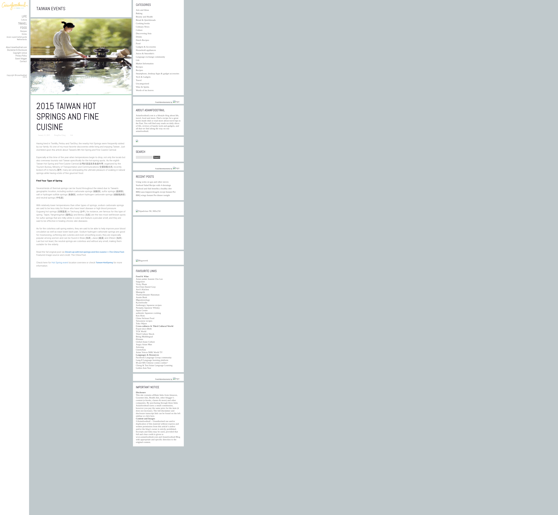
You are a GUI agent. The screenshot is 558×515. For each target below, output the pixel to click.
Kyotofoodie (141, 302)
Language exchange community (150, 57)
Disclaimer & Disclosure (17, 50)
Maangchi (140, 292)
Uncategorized (142, 83)
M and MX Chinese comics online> (152, 363)
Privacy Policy (21, 55)
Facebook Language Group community (154, 357)
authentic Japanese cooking (148, 313)
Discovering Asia (143, 33)
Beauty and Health (144, 17)
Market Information (145, 63)
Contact (23, 61)
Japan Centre (142, 310)
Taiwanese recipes (144, 321)
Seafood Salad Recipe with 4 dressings (153, 185)
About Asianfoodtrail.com (16, 47)
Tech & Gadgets (143, 77)
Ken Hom (140, 315)
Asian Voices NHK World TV (149, 352)
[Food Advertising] (137, 141)
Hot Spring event (60, 262)
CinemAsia (141, 350)
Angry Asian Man (144, 344)
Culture (24, 19)
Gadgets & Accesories (146, 47)
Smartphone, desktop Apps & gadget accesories (157, 73)
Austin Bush (141, 297)
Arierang (140, 347)
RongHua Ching (60, 135)
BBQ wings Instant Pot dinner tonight (153, 195)
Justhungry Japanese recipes (149, 305)
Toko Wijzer (141, 323)
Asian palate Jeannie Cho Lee (149, 279)
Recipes (23, 31)
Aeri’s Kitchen (142, 289)
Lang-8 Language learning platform (152, 360)
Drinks (24, 34)
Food (23, 28)
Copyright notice (20, 52)
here (152, 416)
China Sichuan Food (145, 318)
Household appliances (146, 50)
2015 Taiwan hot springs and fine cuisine (67, 116)
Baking (139, 13)
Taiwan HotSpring (104, 262)
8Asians (139, 339)
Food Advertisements (162, 102)
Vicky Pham (141, 284)
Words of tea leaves (145, 90)
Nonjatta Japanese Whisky (148, 308)
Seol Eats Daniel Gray (146, 287)
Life (24, 16)
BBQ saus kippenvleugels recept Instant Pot (156, 192)
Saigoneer (140, 281)
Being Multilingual (144, 336)
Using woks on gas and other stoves (152, 182)
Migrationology (143, 300)
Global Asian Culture (145, 342)
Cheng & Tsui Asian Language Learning (154, 365)
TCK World (141, 331)
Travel (22, 23)
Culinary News (142, 27)
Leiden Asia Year (143, 368)
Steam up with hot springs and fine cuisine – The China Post (94, 252)
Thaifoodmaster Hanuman (148, 295)
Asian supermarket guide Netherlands (17, 38)
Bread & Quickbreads (146, 20)
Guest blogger (21, 58)
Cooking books (143, 23)
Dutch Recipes (142, 40)
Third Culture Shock (145, 334)
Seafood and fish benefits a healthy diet (154, 188)
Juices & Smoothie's (145, 53)
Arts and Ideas (142, 10)
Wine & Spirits (142, 87)
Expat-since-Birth (144, 329)
